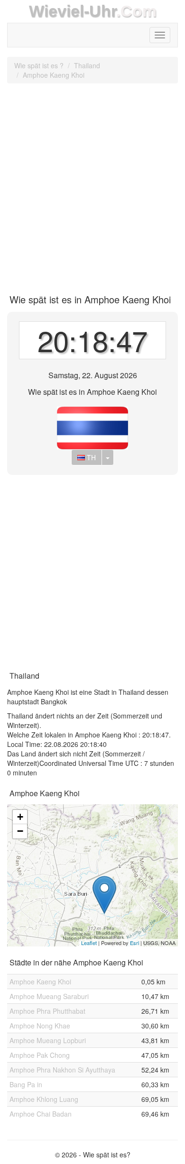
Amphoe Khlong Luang (43, 1099)
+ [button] (20, 817)
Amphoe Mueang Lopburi (47, 1040)
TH (90, 457)
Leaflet (89, 942)
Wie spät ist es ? (39, 65)
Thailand (87, 65)
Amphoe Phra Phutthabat (47, 1011)
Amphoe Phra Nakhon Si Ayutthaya (62, 1069)
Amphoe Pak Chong (39, 1055)
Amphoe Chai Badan (40, 1114)
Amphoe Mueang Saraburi (49, 996)
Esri (134, 942)
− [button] (20, 831)
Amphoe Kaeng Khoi (53, 75)
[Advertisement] (92, 185)
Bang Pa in (25, 1084)
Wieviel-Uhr (72, 11)
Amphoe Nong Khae (39, 1025)
